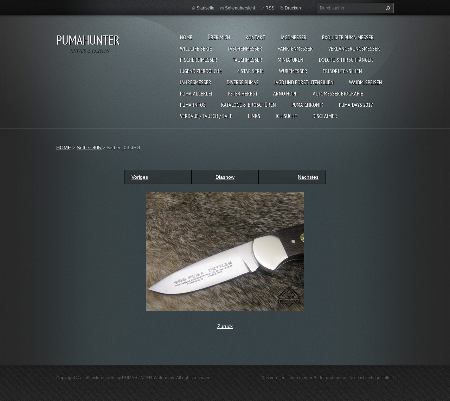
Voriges (139, 177)
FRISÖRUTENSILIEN (342, 70)
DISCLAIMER (325, 115)
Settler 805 (89, 147)
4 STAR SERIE (250, 70)
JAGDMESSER (294, 37)
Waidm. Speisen (365, 82)
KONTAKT (255, 37)
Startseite (205, 8)
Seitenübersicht (240, 8)
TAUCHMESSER (247, 59)
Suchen (387, 8)
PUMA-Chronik (307, 104)
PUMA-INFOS (193, 104)
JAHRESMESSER (195, 82)
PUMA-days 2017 (356, 104)
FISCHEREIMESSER (198, 59)
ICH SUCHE (286, 115)
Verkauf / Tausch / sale (206, 115)
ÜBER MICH (219, 37)
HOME (186, 37)
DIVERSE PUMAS (243, 82)
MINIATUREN (290, 59)
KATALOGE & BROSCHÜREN (248, 104)
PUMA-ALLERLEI (196, 93)
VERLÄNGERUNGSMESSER (354, 48)
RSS (269, 8)
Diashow (225, 177)
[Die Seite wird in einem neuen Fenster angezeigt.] (225, 251)
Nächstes (308, 177)
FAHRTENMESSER (295, 48)
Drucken (293, 8)
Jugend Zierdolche (201, 70)
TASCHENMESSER (244, 48)
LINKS (254, 115)
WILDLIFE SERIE (196, 48)
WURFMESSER (293, 70)
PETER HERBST (243, 93)
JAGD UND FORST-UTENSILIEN (304, 82)
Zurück (225, 326)
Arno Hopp (285, 93)
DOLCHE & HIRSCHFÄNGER (346, 59)
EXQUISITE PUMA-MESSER (348, 37)
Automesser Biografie (338, 93)
